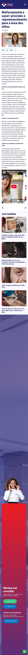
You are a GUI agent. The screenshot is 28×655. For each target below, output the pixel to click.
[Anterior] (8, 207)
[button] (25, 4)
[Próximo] (20, 207)
